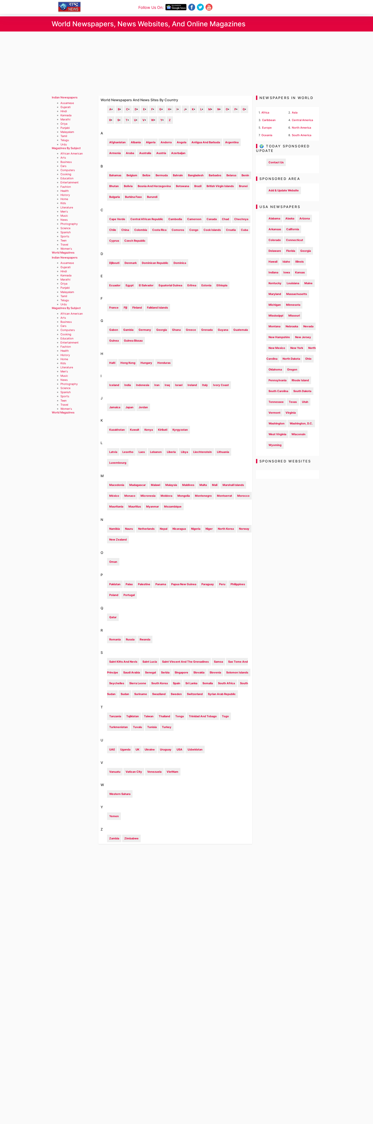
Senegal (150, 672)
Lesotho (127, 452)
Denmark (131, 263)
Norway (244, 528)
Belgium (131, 175)
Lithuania (223, 452)
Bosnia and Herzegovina (154, 186)
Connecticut (294, 240)
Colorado (275, 240)
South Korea (159, 683)
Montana (274, 326)
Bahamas (115, 175)
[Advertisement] (186, 64)
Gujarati (65, 107)
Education (66, 178)
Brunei (243, 186)
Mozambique (173, 506)
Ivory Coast (221, 385)
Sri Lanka (191, 683)
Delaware (275, 250)
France (114, 307)
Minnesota (293, 304)
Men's (64, 211)
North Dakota (291, 358)
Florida (290, 250)
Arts (63, 157)
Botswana (182, 186)
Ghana (176, 329)
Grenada (207, 329)
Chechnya (241, 219)
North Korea (226, 528)
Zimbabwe (131, 838)
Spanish (65, 232)
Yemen (114, 816)
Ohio (308, 358)
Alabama (274, 218)
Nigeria (195, 528)
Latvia (113, 452)
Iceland (114, 385)
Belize (146, 175)
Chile (112, 230)
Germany (145, 329)
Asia (294, 112)
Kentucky (275, 283)
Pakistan (114, 584)
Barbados (215, 175)
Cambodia (175, 219)
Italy (205, 385)
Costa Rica (159, 230)
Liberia (171, 452)
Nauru (129, 528)
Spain (176, 683)
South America (301, 135)
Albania (136, 142)
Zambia (114, 838)
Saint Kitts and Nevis (123, 661)
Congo (193, 230)
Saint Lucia (149, 661)
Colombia (140, 230)
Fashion (65, 186)
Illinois (299, 261)
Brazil (197, 186)
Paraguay (207, 584)
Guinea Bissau (133, 340)
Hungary (146, 362)
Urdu (63, 144)
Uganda (125, 749)
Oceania (266, 135)
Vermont (274, 412)
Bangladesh (196, 175)
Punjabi (65, 127)
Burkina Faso (133, 197)
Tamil (63, 136)
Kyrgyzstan (180, 429)
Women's (66, 248)
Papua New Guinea (183, 584)
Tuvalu (137, 727)
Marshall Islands (233, 485)
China (125, 230)
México (114, 495)
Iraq (167, 385)
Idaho (286, 261)
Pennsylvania (277, 380)
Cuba (244, 230)
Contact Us (276, 162)
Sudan (125, 694)
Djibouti (114, 263)
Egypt (130, 285)
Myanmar (152, 506)
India (127, 385)
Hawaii (273, 261)
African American (71, 153)
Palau (129, 584)
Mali (214, 485)
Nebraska (292, 326)
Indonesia (142, 385)
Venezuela (154, 771)
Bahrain (178, 175)
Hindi (63, 111)
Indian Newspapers (64, 97)
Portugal (129, 595)
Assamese (67, 103)
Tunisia (152, 727)
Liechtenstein (202, 452)
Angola (181, 142)
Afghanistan (117, 142)
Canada (212, 219)
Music (64, 215)
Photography (69, 223)
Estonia (206, 285)
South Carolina (278, 391)
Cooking (65, 174)
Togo (225, 716)
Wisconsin (298, 434)
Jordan (143, 407)
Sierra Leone (137, 683)
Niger (209, 528)
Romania (115, 639)
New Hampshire (279, 337)
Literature (66, 207)
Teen (63, 240)
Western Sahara (119, 794)
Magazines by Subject (66, 148)
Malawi (155, 485)
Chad (225, 219)
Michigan (275, 304)
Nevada (308, 326)
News (64, 219)
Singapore (181, 672)
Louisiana (293, 283)
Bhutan (114, 186)
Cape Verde (117, 219)
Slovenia (215, 672)
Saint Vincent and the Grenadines (185, 661)
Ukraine (150, 749)
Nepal (163, 528)
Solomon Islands (237, 672)
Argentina (232, 142)
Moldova (166, 495)
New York (296, 348)
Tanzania (115, 716)
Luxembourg (117, 462)
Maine (308, 283)
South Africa (226, 683)
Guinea (114, 340)
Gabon (113, 329)
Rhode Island (300, 380)
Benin (245, 175)
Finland (137, 307)
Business (66, 162)
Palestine (144, 584)
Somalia (207, 683)
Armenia (115, 153)
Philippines (238, 584)
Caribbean (269, 120)
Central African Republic (146, 219)
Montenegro (203, 495)
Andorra (166, 142)
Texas (293, 402)
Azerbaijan (178, 153)
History (65, 195)
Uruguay (165, 749)
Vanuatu (114, 771)
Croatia (231, 230)
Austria (161, 153)
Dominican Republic (155, 263)
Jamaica (114, 407)
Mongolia (183, 495)
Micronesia (148, 495)
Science (65, 228)
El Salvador (146, 285)
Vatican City (134, 771)
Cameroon (194, 219)
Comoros (178, 230)
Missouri (294, 315)
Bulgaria (114, 197)
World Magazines (63, 252)
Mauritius (134, 506)
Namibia (114, 528)
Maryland (275, 294)
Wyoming (275, 445)
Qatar (113, 617)
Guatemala (240, 329)
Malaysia (171, 485)
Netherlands (146, 528)
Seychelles (116, 683)
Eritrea (191, 285)
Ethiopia (222, 285)
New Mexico (277, 348)
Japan (129, 407)
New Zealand (118, 539)
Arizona (304, 218)
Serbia (165, 672)
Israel (178, 385)
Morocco (243, 495)
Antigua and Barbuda (205, 142)
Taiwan (148, 716)
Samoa (218, 661)
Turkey (166, 727)
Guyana (223, 329)
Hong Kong (127, 362)
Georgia (161, 329)
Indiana (273, 272)
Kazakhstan (117, 429)
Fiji (125, 307)
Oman (113, 561)
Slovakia (198, 672)
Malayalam (67, 132)
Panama (160, 584)
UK (137, 749)
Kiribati (162, 429)
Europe (267, 127)
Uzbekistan (195, 749)
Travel (64, 244)
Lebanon (156, 452)
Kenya (148, 429)
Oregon (292, 369)
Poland (113, 595)
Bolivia (128, 186)
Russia (130, 639)
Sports (64, 236)
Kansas (300, 272)
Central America (302, 120)
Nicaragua (179, 528)
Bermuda (162, 175)
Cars (63, 166)
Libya (184, 452)
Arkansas (275, 229)
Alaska (289, 218)
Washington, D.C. (301, 423)
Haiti (112, 362)
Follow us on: (151, 7)
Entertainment (69, 182)
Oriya (63, 123)
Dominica (180, 263)
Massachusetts (296, 294)
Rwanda (145, 639)
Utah (305, 402)
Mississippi (276, 315)
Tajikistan (132, 716)
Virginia (291, 412)
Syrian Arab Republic (222, 694)
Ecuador (114, 285)
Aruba (130, 153)
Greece (191, 329)
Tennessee (276, 402)
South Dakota (302, 391)
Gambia (128, 329)
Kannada (65, 115)
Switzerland (195, 694)
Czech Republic (134, 240)
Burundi (152, 197)
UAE (112, 749)
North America (301, 127)
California (292, 229)
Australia (145, 153)
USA (179, 749)
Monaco (129, 495)
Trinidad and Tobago (203, 716)
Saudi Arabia (131, 672)
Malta (203, 485)
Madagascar (137, 485)
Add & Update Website (284, 190)
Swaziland (159, 694)
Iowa (286, 272)
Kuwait (134, 429)
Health (64, 190)
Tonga (179, 716)
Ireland (192, 385)
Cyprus (114, 240)
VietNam (172, 771)
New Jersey (303, 337)
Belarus (231, 175)
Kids (63, 203)
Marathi (65, 119)
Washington (276, 423)
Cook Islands (212, 230)
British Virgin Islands (220, 186)
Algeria (150, 142)
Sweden (176, 694)
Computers (67, 170)
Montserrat (224, 495)
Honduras (164, 362)
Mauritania (116, 506)
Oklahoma (275, 369)
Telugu (64, 140)
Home (64, 199)
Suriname (140, 694)
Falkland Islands (157, 307)
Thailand (164, 716)
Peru (222, 584)
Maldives (188, 485)
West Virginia (277, 434)
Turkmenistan (118, 727)
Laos (142, 452)
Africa (265, 112)
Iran (157, 385)
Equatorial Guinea (170, 285)
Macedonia (116, 485)
